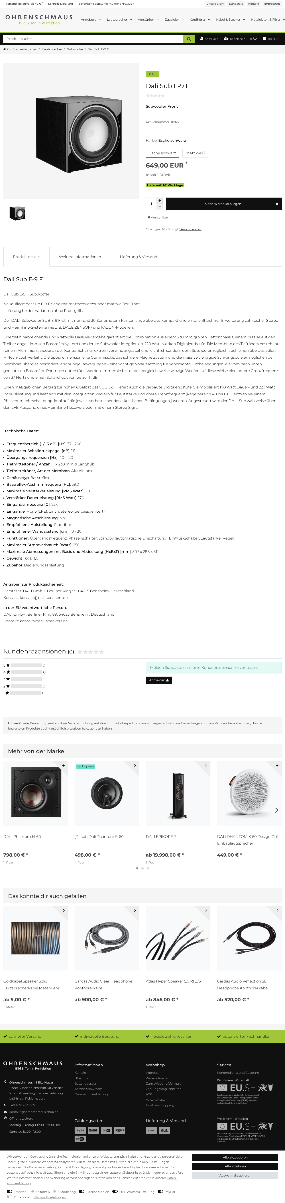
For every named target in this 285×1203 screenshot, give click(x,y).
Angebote (89, 20)
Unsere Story (215, 3)
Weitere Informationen (80, 257)
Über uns (81, 1078)
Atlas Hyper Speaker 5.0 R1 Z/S (173, 981)
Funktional (22, 1197)
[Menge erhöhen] (160, 201)
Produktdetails (26, 257)
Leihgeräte (236, 3)
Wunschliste (159, 217)
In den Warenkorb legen (222, 204)
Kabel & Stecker (228, 20)
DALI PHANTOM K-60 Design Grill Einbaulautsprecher (248, 839)
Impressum (272, 3)
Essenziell (21, 1192)
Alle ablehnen (235, 1166)
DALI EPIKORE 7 (161, 836)
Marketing (68, 1192)
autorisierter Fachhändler (246, 1036)
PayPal (170, 1192)
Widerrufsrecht (157, 1078)
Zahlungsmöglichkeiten (163, 1089)
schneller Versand (25, 1036)
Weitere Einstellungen (50, 1197)
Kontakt (253, 3)
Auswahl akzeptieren (235, 1175)
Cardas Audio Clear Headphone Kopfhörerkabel (103, 984)
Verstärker (146, 20)
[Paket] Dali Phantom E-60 (99, 836)
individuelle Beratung (99, 1036)
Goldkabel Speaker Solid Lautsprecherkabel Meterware (31, 984)
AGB (149, 1094)
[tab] (26, 257)
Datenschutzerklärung (91, 1094)
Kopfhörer (198, 20)
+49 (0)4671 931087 (121, 3)
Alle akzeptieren (235, 1157)
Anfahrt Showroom (88, 1089)
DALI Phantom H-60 (22, 836)
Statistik (44, 1192)
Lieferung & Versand (138, 257)
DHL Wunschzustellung (137, 1192)
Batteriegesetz (85, 1083)
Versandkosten (190, 229)
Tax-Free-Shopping (160, 1105)
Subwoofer (74, 49)
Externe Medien (97, 1192)
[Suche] (189, 39)
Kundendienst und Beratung (238, 1072)
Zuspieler (172, 20)
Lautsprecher (117, 20)
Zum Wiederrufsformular (164, 1083)
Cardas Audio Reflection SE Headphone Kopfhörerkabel (243, 984)
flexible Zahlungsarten (171, 1036)
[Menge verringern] (160, 207)
